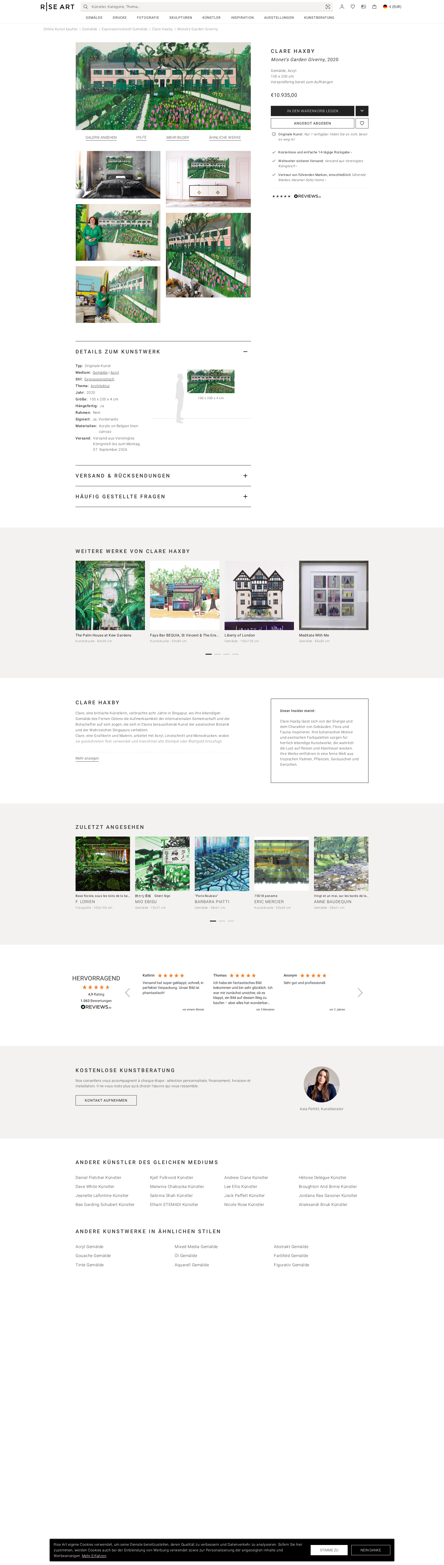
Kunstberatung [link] (319, 18)
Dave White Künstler (95, 1186)
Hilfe (141, 137)
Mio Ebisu (146, 901)
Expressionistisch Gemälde (125, 29)
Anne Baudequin (332, 901)
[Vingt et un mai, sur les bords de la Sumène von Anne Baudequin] (341, 864)
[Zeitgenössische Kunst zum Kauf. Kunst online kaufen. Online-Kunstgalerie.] (57, 6)
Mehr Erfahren (94, 1556)
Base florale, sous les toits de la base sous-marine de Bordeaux (123, 896)
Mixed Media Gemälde (196, 1246)
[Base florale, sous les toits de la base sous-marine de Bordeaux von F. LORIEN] (103, 864)
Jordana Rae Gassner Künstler (328, 1195)
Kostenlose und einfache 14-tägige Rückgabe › (315, 152)
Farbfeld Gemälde (291, 1255)
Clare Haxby (162, 29)
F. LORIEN (85, 901)
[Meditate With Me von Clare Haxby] (333, 595)
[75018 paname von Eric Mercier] (281, 864)
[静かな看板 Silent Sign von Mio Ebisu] (162, 864)
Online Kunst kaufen (60, 29)
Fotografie (148, 18)
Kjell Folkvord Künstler (171, 1177)
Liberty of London (240, 635)
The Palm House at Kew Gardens (104, 635)
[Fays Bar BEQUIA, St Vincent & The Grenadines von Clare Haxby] (184, 595)
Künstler (211, 18)
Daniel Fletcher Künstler (98, 1177)
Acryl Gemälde (90, 1246)
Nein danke (370, 1550)
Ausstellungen (279, 18)
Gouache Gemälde (93, 1255)
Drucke (120, 18)
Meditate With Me (314, 635)
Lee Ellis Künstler (240, 1186)
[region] (244, 992)
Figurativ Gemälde (291, 1264)
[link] (328, 6)
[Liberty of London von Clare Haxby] (259, 595)
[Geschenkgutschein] (363, 6)
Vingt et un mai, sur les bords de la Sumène (347, 896)
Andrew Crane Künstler (246, 1177)
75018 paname (265, 896)
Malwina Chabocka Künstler (177, 1186)
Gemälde (94, 18)
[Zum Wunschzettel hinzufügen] (362, 123)
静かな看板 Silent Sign (153, 896)
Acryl (114, 372)
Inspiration (242, 18)
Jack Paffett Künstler (244, 1195)
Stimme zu (329, 1550)
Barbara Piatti (212, 901)
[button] (128, 992)
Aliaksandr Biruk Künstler (323, 1204)
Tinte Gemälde (90, 1264)
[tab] (163, 351)
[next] (362, 596)
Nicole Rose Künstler (244, 1204)
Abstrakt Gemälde (291, 1246)
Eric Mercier (269, 901)
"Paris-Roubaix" (206, 896)
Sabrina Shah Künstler (171, 1195)
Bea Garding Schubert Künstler (105, 1204)
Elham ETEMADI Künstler (174, 1204)
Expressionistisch (100, 379)
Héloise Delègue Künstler (323, 1177)
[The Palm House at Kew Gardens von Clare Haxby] (110, 595)
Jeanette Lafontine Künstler (102, 1195)
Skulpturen (180, 18)
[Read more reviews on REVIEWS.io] (96, 1008)
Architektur (100, 386)
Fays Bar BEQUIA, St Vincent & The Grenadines (190, 635)
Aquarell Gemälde (192, 1264)
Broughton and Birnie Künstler (328, 1186)
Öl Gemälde (186, 1255)
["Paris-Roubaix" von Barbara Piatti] (222, 864)
